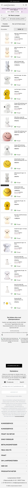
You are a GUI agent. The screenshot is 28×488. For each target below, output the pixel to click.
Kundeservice (7, 423)
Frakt (3, 455)
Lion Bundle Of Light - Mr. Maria (20, 201)
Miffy (4, 19)
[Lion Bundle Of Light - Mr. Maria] (14, 205)
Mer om (4, 466)
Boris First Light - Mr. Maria (20, 75)
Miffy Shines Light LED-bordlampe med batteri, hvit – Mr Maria (20, 118)
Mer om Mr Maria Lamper (18, 24)
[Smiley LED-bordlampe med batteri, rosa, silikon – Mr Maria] (14, 136)
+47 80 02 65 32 (7, 482)
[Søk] (23, 5)
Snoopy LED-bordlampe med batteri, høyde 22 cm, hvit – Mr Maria (20, 104)
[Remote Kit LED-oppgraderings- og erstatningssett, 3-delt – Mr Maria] (14, 303)
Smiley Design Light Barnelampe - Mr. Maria (19, 187)
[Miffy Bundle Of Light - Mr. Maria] (14, 177)
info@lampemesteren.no (20, 482)
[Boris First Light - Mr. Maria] (14, 80)
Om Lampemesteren (9, 461)
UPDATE (13, 11)
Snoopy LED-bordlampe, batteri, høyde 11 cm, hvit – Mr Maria (20, 145)
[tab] (14, 423)
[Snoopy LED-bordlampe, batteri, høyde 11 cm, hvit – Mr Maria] (14, 150)
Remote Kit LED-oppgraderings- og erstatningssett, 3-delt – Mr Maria (20, 299)
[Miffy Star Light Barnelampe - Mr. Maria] (14, 38)
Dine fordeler (7, 439)
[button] (11, 43)
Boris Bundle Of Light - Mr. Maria (20, 243)
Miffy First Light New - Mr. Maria (20, 48)
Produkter (5, 24)
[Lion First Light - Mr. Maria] (14, 94)
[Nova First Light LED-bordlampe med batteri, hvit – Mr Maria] (14, 289)
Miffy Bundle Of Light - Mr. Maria (20, 173)
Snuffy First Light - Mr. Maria (20, 228)
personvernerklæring (19, 416)
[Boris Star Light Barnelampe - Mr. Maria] (14, 219)
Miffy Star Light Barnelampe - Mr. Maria (20, 34)
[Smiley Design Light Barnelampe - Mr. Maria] (14, 191)
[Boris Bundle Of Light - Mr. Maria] (14, 247)
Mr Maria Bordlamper (17, 19)
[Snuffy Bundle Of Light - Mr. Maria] (14, 275)
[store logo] (10, 5)
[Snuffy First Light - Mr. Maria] (14, 233)
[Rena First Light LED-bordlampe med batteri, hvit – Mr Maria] (14, 261)
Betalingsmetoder (9, 445)
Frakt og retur (7, 434)
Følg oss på (6, 450)
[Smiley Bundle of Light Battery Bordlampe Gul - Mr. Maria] (14, 163)
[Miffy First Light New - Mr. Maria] (14, 52)
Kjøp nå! (16, 9)
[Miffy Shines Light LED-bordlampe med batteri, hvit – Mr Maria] (14, 122)
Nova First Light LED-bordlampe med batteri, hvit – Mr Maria (20, 285)
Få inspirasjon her (13, 365)
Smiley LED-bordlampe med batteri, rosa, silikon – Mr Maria (20, 131)
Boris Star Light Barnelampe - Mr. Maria (20, 215)
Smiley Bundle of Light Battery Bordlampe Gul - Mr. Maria (20, 159)
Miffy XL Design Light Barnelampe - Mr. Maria (19, 62)
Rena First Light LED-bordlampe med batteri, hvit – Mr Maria (20, 257)
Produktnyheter (8, 471)
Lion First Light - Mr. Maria (20, 89)
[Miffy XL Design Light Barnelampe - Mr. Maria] (14, 66)
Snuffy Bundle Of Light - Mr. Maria (20, 271)
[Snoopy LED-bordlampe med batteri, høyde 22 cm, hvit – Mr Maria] (14, 108)
